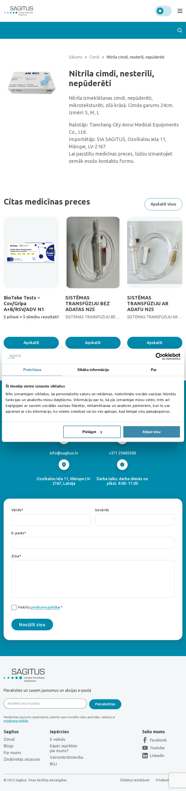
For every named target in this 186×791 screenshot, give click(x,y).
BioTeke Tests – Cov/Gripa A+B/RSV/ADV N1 (24, 303)
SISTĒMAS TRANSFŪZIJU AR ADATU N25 (147, 303)
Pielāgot (89, 432)
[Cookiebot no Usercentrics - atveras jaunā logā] (159, 356)
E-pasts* (18, 533)
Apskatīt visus (163, 204)
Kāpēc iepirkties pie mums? (63, 748)
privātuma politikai (45, 607)
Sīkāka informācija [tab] (93, 370)
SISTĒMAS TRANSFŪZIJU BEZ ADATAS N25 (87, 303)
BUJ (53, 764)
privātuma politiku (16, 720)
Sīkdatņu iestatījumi (134, 780)
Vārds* (17, 510)
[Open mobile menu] (180, 11)
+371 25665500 (122, 453)
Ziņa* (16, 556)
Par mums (12, 752)
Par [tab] (154, 370)
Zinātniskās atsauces (22, 759)
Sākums (75, 57)
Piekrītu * (40, 607)
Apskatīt (31, 342)
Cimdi (94, 57)
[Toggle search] (179, 30)
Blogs (9, 746)
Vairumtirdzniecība (66, 757)
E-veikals (57, 739)
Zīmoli (9, 739)
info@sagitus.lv (64, 453)
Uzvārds (102, 510)
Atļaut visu (151, 432)
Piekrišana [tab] (32, 370)
